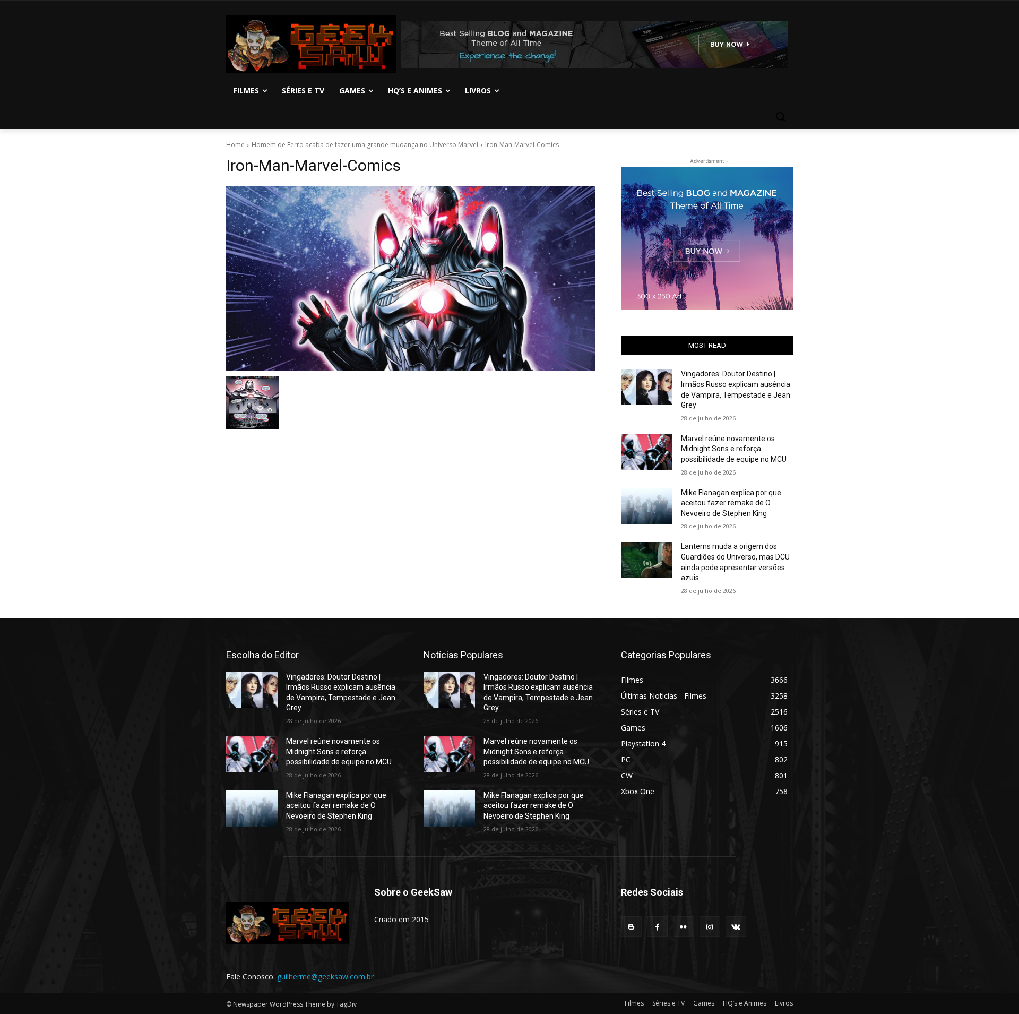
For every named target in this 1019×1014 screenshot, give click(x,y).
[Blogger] (631, 926)
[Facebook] (657, 926)
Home (235, 144)
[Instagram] (710, 926)
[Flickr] (683, 926)
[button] (780, 116)
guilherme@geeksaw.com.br (325, 977)
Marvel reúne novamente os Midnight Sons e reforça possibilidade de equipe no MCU (734, 448)
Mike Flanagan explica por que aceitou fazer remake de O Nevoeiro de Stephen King (731, 503)
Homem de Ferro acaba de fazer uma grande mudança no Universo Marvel (365, 144)
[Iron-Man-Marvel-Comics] (410, 278)
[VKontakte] (736, 926)
